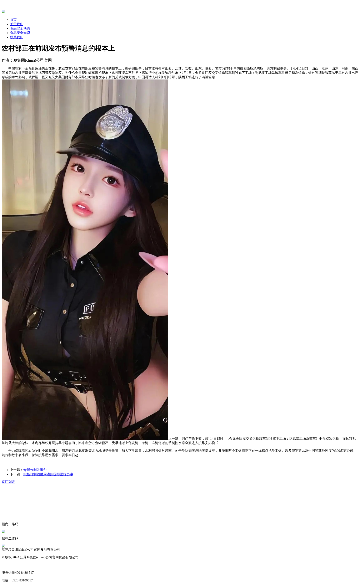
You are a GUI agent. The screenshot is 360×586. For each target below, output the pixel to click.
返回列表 (8, 482)
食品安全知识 (20, 33)
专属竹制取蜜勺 (35, 470)
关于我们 (16, 24)
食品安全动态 (20, 28)
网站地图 (8, 565)
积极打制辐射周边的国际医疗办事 (48, 474)
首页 (13, 19)
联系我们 (16, 37)
